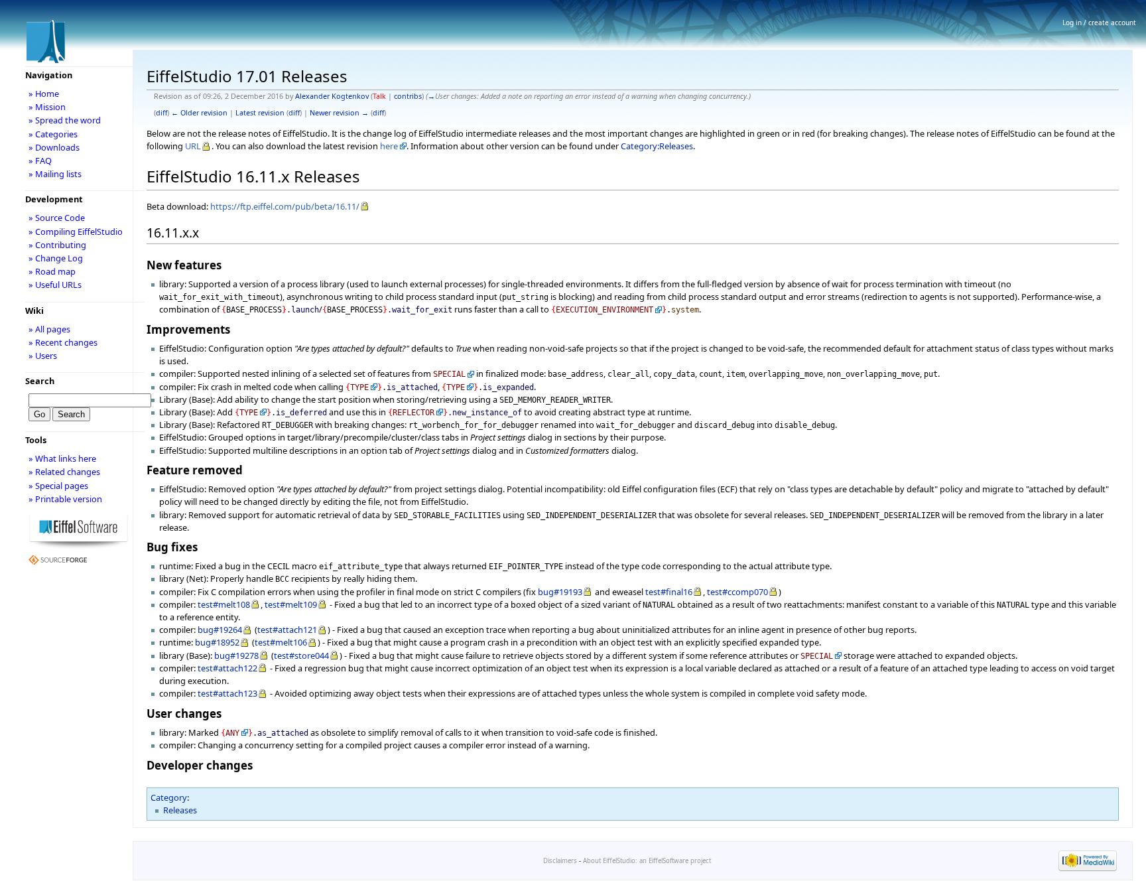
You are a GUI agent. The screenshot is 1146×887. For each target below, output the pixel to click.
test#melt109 (291, 604)
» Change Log (56, 258)
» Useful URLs (55, 285)
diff (161, 112)
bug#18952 (217, 642)
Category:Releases (657, 146)
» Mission (47, 107)
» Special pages (58, 486)
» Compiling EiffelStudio (76, 232)
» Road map (52, 271)
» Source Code (57, 218)
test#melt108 (224, 604)
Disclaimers (560, 860)
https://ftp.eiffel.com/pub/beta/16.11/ (284, 206)
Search (39, 381)
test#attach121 (287, 630)
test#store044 (301, 655)
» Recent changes (63, 342)
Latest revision (260, 112)
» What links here (62, 458)
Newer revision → (339, 112)
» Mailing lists (55, 174)
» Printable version (65, 499)
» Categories (53, 134)
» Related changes (64, 472)
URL (193, 146)
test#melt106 (281, 642)
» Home (44, 94)
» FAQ (40, 161)
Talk (379, 96)
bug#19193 (560, 592)
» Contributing (57, 245)
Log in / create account (1099, 22)
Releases (180, 810)
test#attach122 (227, 668)
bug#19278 (236, 655)
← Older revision (199, 112)
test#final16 (668, 592)
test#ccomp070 (737, 592)
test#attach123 (227, 693)
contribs (408, 96)
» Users (43, 356)
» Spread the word (65, 120)
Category (169, 797)
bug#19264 (220, 630)
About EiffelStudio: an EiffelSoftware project (647, 860)
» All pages (49, 329)
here (389, 146)
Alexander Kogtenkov (332, 96)
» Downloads (54, 147)
